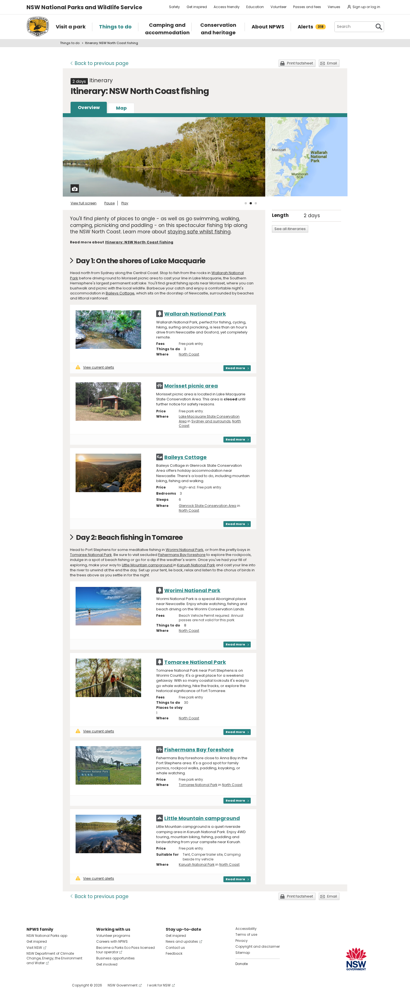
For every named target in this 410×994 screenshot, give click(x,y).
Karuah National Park (196, 565)
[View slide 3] (256, 203)
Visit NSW (34, 947)
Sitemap (242, 952)
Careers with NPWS (112, 941)
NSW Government (123, 985)
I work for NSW (159, 985)
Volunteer (278, 6)
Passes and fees (307, 6)
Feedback (174, 953)
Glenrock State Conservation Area (207, 505)
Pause (109, 203)
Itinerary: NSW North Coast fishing (139, 242)
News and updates (182, 941)
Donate (241, 963)
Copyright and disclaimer (257, 946)
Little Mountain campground (147, 565)
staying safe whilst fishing (199, 231)
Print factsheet (300, 63)
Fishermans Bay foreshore (182, 554)
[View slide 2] (251, 203)
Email (332, 63)
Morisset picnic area (191, 385)
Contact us (175, 947)
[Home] (37, 27)
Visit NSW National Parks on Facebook (31, 985)
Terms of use (246, 934)
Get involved (106, 964)
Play (124, 203)
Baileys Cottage (120, 293)
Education (255, 6)
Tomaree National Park (91, 554)
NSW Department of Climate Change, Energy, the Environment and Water (54, 958)
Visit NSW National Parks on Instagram (43, 985)
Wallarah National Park (195, 313)
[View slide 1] (246, 203)
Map (121, 108)
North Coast (189, 354)
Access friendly (227, 6)
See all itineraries (290, 228)
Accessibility (246, 928)
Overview (89, 107)
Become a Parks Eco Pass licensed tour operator (125, 950)
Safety (174, 6)
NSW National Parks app (46, 935)
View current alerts (98, 367)
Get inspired (197, 6)
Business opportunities (115, 958)
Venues (334, 6)
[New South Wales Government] (356, 959)
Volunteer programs (113, 935)
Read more (235, 368)
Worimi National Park (184, 549)
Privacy (241, 940)
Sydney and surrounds (211, 421)
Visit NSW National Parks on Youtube (55, 985)
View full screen (84, 203)
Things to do (69, 43)
